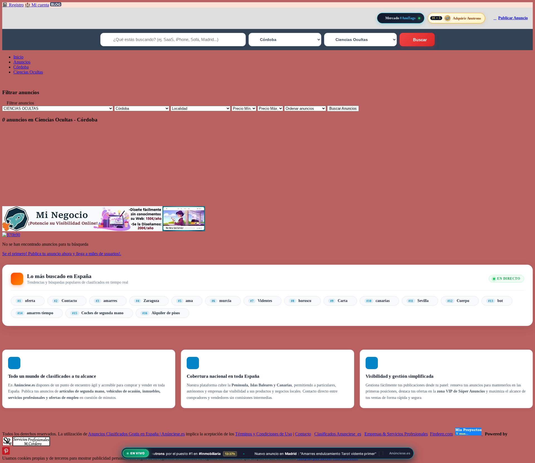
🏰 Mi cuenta (37, 5)
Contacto (303, 434)
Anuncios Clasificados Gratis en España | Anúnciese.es (136, 434)
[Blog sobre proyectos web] (469, 434)
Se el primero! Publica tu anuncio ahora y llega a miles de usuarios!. (61, 253)
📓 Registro (13, 5)
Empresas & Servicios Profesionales (396, 434)
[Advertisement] (169, 167)
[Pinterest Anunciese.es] (6, 453)
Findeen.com (441, 434)
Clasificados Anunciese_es (337, 434)
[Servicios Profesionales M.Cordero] (26, 444)
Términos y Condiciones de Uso (263, 434)
